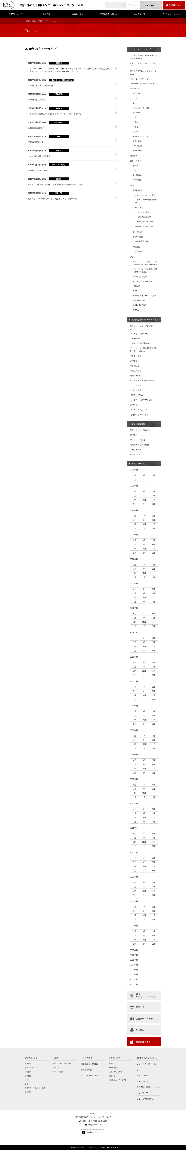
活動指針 (28, 1072)
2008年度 (134, 901)
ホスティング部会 (142, 212)
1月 (134, 504)
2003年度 (134, 970)
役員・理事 (29, 1068)
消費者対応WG (139, 300)
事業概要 (28, 1076)
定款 (26, 1084)
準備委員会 (137, 150)
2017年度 (134, 681)
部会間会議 (134, 366)
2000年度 (134, 984)
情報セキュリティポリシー (118, 1080)
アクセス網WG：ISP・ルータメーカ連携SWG (143, 56)
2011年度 (134, 828)
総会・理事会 (135, 161)
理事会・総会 (135, 356)
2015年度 (134, 730)
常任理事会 (137, 175)
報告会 (135, 127)
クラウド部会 (138, 208)
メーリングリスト (144, 1075)
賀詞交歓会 (137, 141)
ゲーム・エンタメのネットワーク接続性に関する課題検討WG (145, 263)
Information (135, 93)
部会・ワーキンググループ (62, 1064)
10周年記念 (137, 146)
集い (134, 103)
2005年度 (134, 960)
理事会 (135, 166)
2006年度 (134, 955)
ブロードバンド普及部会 (140, 430)
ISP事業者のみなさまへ (147, 1058)
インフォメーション (170, 14)
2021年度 (134, 583)
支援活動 (112, 1076)
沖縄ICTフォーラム (140, 136)
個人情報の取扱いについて (148, 1087)
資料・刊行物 (58, 1072)
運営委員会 (137, 180)
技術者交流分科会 (142, 241)
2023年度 (134, 535)
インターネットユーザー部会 (144, 195)
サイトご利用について (146, 1099)
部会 (132, 185)
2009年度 (134, 877)
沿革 (26, 1080)
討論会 (135, 117)
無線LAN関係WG (139, 305)
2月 (144, 504)
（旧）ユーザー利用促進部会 (146, 201)
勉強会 (135, 132)
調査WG (136, 310)
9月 (153, 495)
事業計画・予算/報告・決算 (35, 1088)
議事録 (111, 1064)
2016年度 (134, 706)
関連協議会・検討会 (108, 14)
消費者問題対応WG (140, 277)
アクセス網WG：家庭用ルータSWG (143, 72)
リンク (139, 1070)
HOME (27, 21)
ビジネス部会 (135, 454)
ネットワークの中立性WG (143, 281)
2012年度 (134, 803)
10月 (135, 500)
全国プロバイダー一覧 (146, 1064)
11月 (144, 500)
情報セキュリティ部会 (144, 227)
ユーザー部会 (135, 449)
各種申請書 (113, 1068)
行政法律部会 (138, 251)
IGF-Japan (134, 88)
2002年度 (134, 974)
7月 (134, 479)
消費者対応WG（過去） (140, 415)
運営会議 (134, 405)
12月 (153, 500)
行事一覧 (56, 1068)
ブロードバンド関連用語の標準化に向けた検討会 (145, 270)
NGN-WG (136, 286)
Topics (34, 21)
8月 (144, 479)
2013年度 (134, 779)
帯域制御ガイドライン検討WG (145, 296)
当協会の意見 (77, 14)
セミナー (136, 113)
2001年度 (134, 979)
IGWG (135, 291)
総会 (134, 170)
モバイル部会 (138, 232)
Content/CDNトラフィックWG (143, 84)
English (132, 5)
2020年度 (134, 608)
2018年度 (134, 657)
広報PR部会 (137, 190)
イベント (134, 98)
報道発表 (134, 156)
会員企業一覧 (139, 14)
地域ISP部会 (138, 237)
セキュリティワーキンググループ (143, 64)
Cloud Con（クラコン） (142, 108)
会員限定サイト (115, 1058)
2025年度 (134, 486)
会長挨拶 (28, 1064)
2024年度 (134, 510)
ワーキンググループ (138, 410)
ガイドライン (142, 1081)
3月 (153, 504)
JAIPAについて (15, 14)
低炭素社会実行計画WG (140, 343)
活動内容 (46, 14)
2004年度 (134, 965)
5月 (144, 475)
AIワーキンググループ (139, 79)
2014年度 (134, 755)
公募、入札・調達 (115, 1072)
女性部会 (136, 247)
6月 (153, 475)
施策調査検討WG (144, 217)
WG (131, 257)
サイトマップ (142, 1093)
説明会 (135, 122)
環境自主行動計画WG (146, 221)
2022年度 (134, 559)
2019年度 (134, 632)
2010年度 (134, 852)
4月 (134, 475)
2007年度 (134, 926)
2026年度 (134, 470)
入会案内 (28, 1092)
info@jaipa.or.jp (94, 1125)
